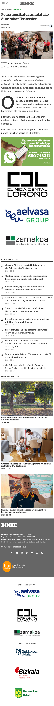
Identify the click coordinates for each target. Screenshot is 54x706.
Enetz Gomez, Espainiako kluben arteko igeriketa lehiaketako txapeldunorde (23, 511)
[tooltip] (12, 553)
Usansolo (17, 10)
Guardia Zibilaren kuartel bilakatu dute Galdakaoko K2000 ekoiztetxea (24, 419)
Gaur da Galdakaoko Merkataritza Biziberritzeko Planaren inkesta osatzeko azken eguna (26, 344)
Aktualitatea (6, 10)
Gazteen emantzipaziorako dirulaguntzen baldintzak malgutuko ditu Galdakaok (26, 465)
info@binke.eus (19, 547)
